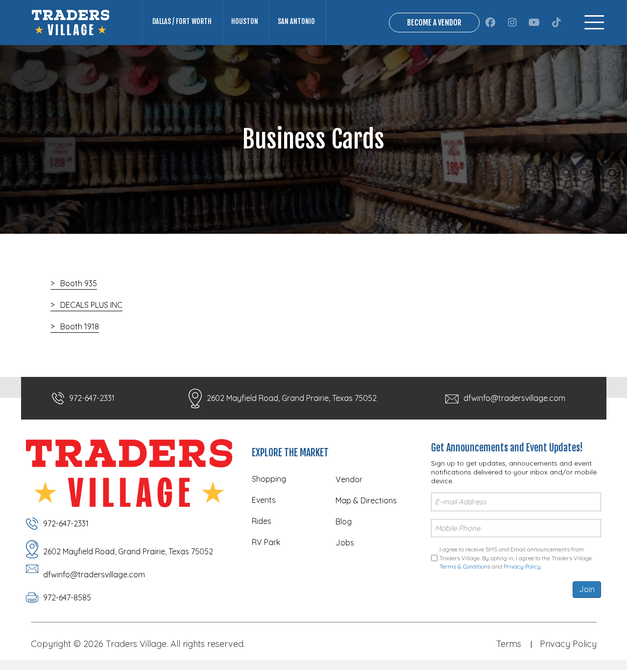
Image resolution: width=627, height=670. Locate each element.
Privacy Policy (522, 566)
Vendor (349, 479)
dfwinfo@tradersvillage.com (514, 398)
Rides (261, 521)
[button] (490, 22)
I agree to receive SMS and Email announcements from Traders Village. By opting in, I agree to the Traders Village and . (515, 558)
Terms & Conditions (464, 566)
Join (587, 589)
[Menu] (594, 22)
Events (264, 500)
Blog (344, 521)
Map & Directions (366, 500)
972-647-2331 (92, 398)
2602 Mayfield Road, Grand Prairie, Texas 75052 (292, 398)
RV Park (266, 542)
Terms (508, 643)
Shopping (269, 479)
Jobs (345, 542)
